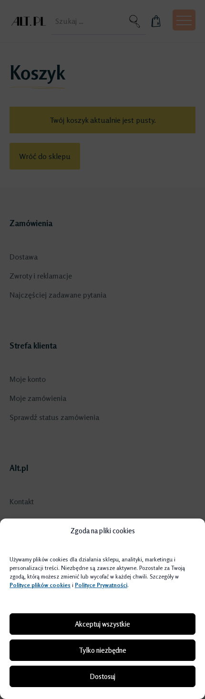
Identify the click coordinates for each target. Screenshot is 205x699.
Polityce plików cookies (40, 585)
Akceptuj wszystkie (102, 624)
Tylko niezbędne (102, 650)
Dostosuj (102, 676)
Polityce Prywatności (101, 585)
